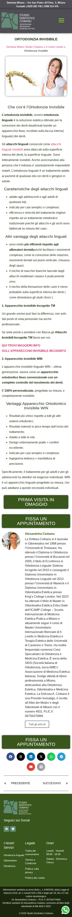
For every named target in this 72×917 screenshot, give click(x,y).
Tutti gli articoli (37, 724)
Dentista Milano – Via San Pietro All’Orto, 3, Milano (36, 2)
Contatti (20, 6)
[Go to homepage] (18, 20)
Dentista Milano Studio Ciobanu (24, 47)
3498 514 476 (51, 6)
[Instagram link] (13, 829)
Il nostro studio (54, 47)
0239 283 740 (34, 6)
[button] (61, 20)
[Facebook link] (6, 829)
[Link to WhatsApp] (65, 909)
